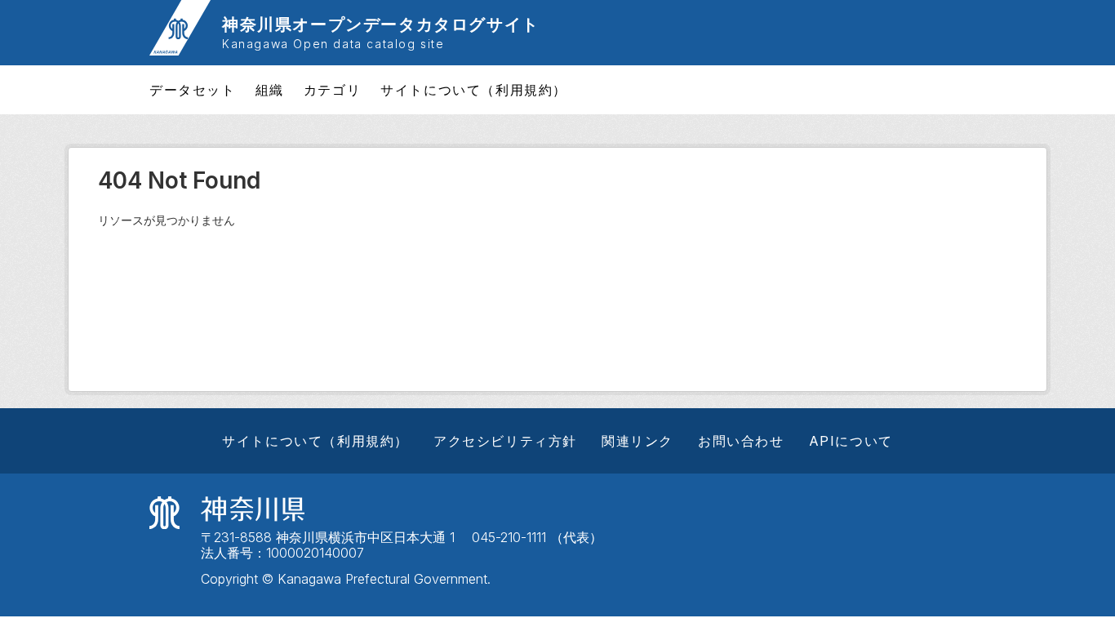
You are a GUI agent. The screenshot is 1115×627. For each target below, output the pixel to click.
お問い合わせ (741, 441)
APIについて (851, 441)
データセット (192, 90)
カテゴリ (332, 90)
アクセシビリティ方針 (505, 441)
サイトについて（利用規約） (473, 90)
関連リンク (637, 441)
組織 (269, 90)
